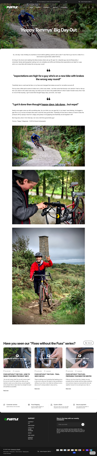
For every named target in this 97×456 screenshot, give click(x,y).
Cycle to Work (58, 404)
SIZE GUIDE (31, 435)
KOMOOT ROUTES (30, 438)
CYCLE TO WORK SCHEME (31, 429)
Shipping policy (26, 451)
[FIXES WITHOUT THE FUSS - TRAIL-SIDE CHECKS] (48, 357)
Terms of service (19, 451)
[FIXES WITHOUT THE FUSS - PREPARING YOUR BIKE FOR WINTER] (80, 357)
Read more (5, 390)
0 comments (17, 371)
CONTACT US (31, 422)
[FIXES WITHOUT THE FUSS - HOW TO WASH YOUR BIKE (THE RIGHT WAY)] (17, 357)
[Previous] (31, 1)
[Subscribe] (82, 424)
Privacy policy (12, 451)
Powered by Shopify (15, 449)
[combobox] (86, 1)
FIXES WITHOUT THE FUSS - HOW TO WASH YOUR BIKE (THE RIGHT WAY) (16, 375)
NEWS (29, 433)
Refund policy (6, 451)
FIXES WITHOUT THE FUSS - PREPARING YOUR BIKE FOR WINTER (78, 375)
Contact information (7, 453)
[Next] (66, 1)
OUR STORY (31, 425)
